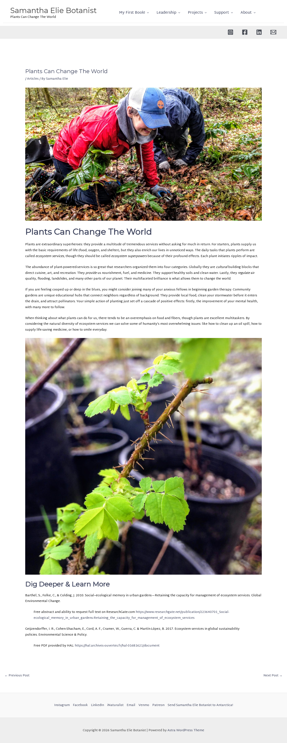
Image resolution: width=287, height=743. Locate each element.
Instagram (62, 705)
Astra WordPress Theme (185, 730)
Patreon (158, 705)
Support (221, 12)
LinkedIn (97, 705)
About (246, 12)
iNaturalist (115, 705)
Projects (195, 12)
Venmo (143, 705)
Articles (33, 79)
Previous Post (17, 675)
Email (131, 705)
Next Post (272, 675)
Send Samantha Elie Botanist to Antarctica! (200, 705)
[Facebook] (244, 32)
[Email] (273, 32)
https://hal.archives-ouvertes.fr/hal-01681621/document (117, 646)
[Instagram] (230, 32)
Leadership (166, 12)
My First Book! (132, 12)
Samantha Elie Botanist (53, 10)
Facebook (80, 705)
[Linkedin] (259, 32)
